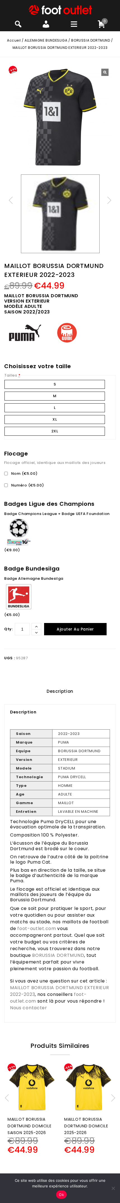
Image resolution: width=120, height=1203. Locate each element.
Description (60, 691)
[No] (113, 1188)
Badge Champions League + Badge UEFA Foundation (57, 513)
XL (54, 419)
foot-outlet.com (36, 928)
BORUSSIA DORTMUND (90, 40)
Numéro (27, 485)
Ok (61, 1194)
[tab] (60, 691)
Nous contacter (28, 1008)
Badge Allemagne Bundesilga (33, 578)
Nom (23, 473)
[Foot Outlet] (60, 9)
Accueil (14, 40)
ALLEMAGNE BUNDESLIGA (46, 40)
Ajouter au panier (75, 629)
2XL (54, 431)
